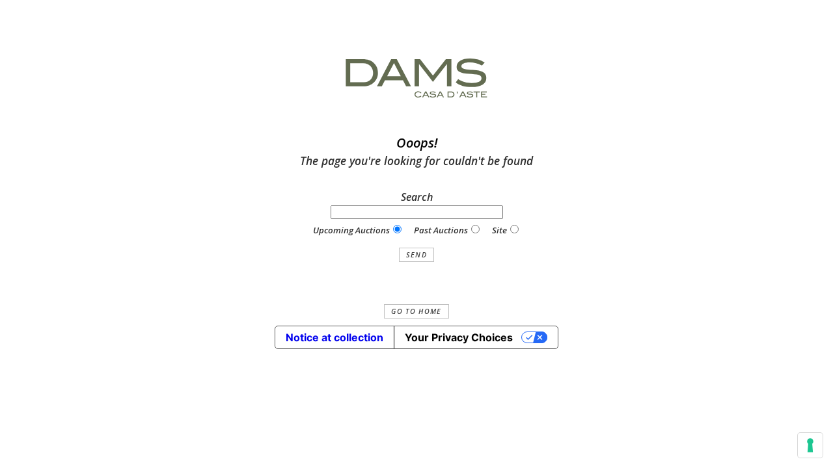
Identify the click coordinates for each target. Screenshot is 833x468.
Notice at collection (334, 337)
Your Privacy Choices (459, 337)
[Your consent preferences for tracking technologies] (810, 445)
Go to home (416, 311)
